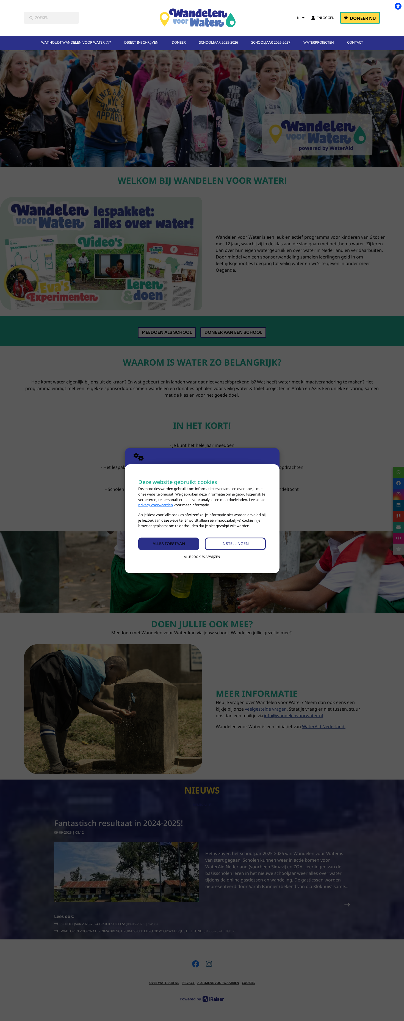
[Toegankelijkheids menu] (398, 6)
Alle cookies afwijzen (202, 557)
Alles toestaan (169, 543)
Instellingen (235, 543)
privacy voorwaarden (155, 504)
